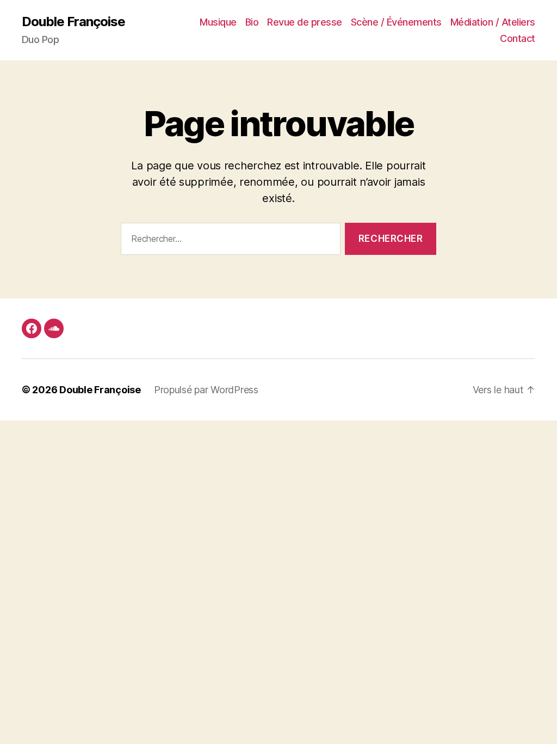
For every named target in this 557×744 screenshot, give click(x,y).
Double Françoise (73, 21)
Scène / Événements (396, 22)
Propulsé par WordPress (206, 389)
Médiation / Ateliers (492, 22)
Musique (218, 22)
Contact (517, 38)
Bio (252, 22)
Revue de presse (304, 22)
